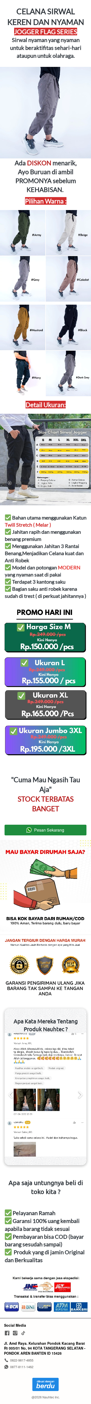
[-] (7, 1333)
